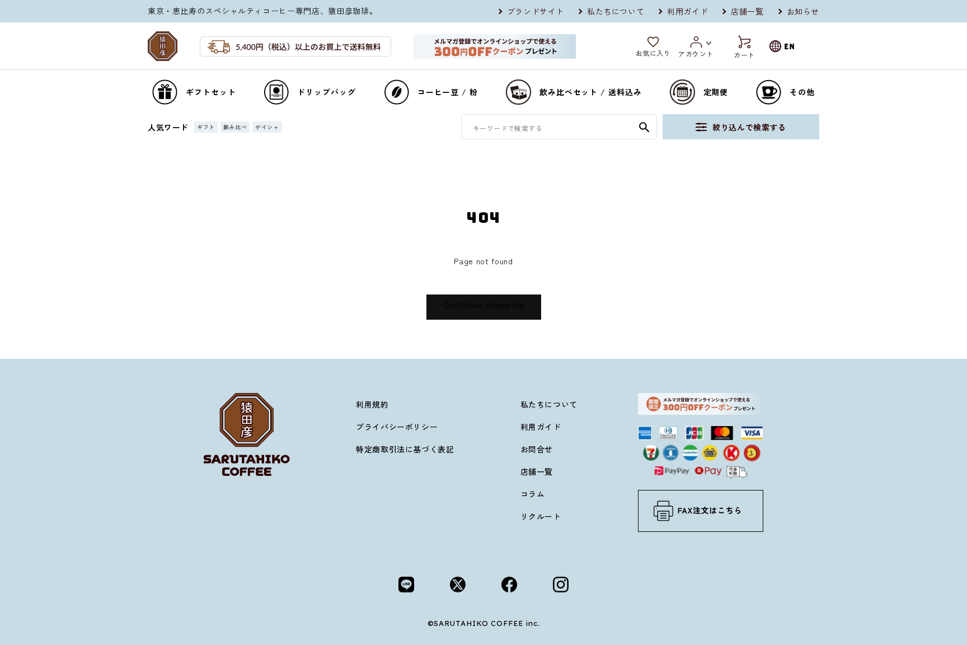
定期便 (716, 91)
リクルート (540, 516)
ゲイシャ (267, 127)
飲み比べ (235, 127)
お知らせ (803, 11)
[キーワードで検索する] (644, 127)
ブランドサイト (535, 11)
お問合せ (536, 449)
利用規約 (372, 404)
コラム (532, 493)
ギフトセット (211, 91)
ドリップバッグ (326, 91)
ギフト (206, 127)
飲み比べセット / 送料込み (590, 91)
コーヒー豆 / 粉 (447, 91)
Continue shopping (483, 304)
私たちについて (615, 11)
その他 (802, 91)
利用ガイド (687, 11)
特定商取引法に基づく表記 (405, 449)
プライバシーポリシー (397, 426)
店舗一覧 (747, 11)
